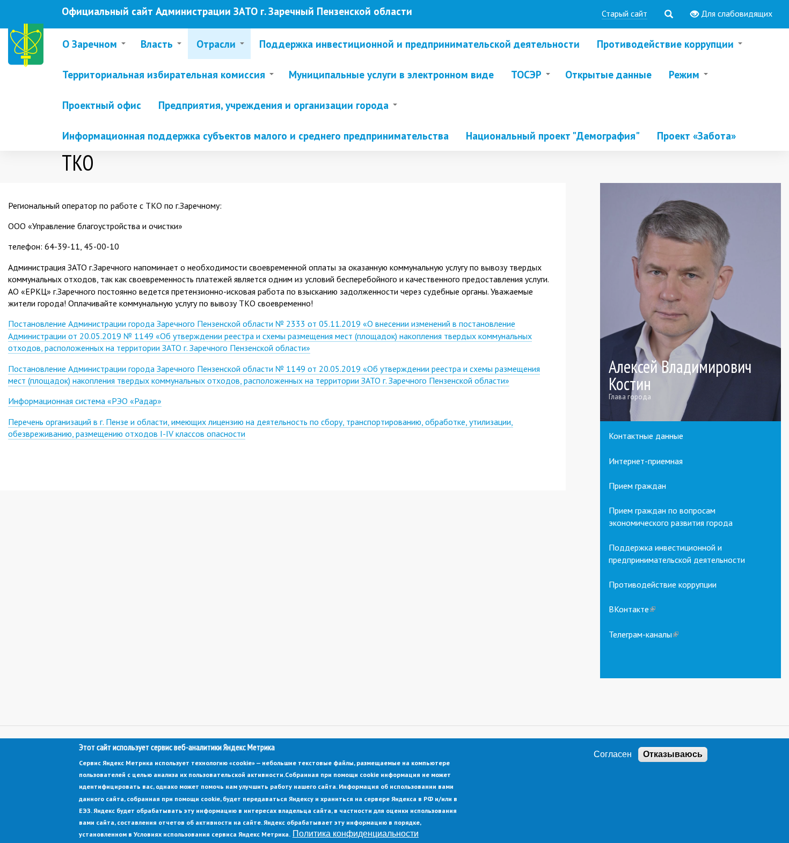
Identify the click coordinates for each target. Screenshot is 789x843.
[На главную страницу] (28, 47)
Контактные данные (646, 435)
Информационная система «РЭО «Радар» (85, 400)
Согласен (613, 754)
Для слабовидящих (735, 13)
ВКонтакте (632, 609)
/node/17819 (690, 302)
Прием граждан (637, 485)
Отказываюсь (673, 754)
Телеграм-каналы (643, 634)
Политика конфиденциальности (356, 834)
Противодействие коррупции (663, 584)
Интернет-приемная (646, 461)
